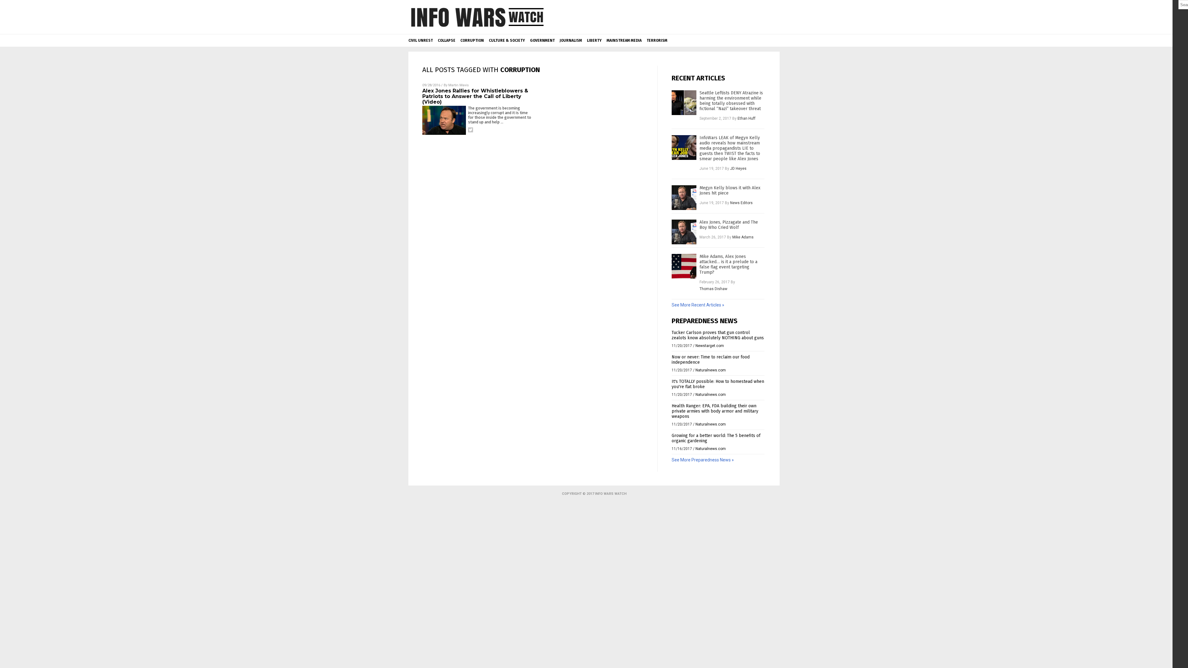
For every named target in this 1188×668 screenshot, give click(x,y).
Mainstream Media (624, 40)
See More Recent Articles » (698, 304)
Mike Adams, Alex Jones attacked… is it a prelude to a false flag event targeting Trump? (728, 264)
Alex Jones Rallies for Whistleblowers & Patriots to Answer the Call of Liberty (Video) (475, 96)
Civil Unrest (420, 40)
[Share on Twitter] (470, 129)
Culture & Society (507, 40)
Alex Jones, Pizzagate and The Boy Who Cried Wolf (728, 225)
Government (542, 40)
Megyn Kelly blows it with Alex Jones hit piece (729, 190)
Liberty (594, 40)
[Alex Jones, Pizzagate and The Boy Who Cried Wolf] (684, 232)
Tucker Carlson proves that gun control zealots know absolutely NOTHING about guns (718, 335)
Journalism (571, 40)
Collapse (446, 40)
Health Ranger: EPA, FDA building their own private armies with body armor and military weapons (715, 411)
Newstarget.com (709, 346)
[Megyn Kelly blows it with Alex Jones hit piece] (684, 197)
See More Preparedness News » (703, 459)
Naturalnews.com (710, 370)
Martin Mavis (458, 85)
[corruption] (477, 29)
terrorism (657, 40)
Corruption (472, 40)
